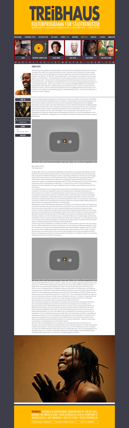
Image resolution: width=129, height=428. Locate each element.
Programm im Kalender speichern (64, 422)
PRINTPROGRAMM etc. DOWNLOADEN (41, 422)
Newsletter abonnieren (87, 422)
